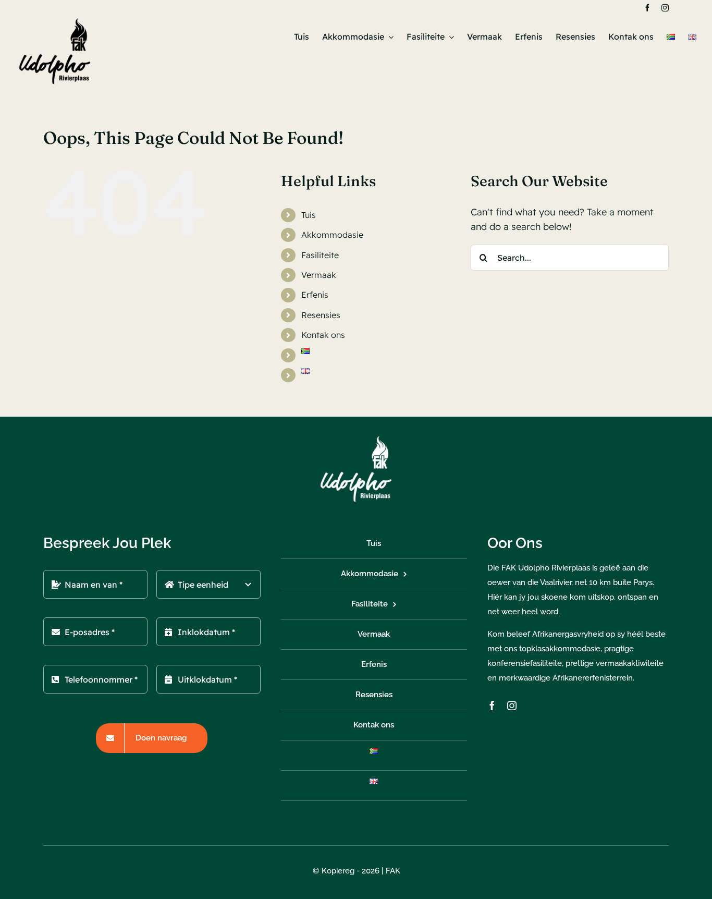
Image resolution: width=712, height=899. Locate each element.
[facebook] (647, 7)
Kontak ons (323, 335)
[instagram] (665, 7)
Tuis (308, 215)
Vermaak (318, 275)
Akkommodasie (332, 234)
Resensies (320, 315)
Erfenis (314, 294)
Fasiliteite (320, 255)
